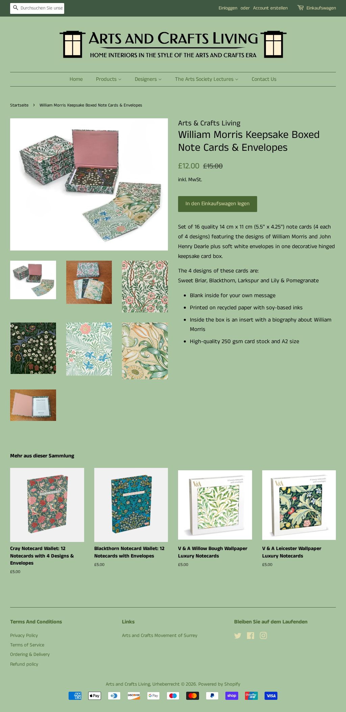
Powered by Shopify (219, 684)
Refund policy (24, 664)
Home (76, 79)
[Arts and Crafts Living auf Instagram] (263, 637)
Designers (146, 79)
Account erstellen (270, 8)
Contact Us (264, 79)
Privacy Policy (24, 635)
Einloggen (228, 8)
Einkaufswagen (321, 8)
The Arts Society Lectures (205, 79)
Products (107, 79)
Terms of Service (27, 645)
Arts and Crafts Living (128, 684)
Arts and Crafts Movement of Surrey (159, 635)
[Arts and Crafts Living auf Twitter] (238, 637)
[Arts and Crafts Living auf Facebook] (250, 637)
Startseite (19, 105)
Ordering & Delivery (30, 654)
